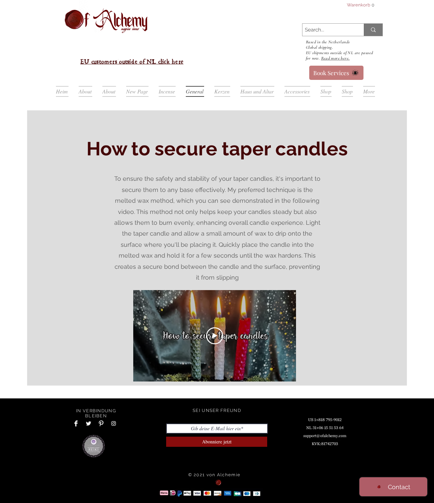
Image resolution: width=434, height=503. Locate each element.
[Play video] (214, 335)
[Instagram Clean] (114, 423)
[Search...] (373, 30)
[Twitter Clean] (88, 423)
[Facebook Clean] (76, 423)
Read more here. (335, 58)
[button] (360, 5)
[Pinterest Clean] (101, 423)
